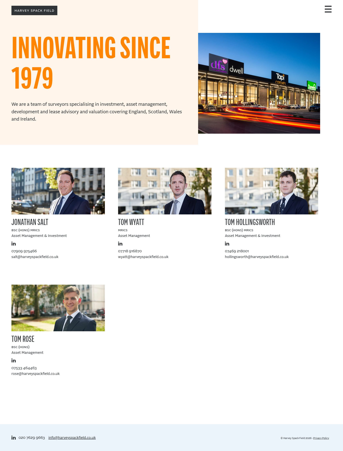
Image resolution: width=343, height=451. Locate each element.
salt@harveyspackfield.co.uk (34, 257)
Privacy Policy (321, 438)
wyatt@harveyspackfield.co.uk (143, 257)
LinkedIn (13, 244)
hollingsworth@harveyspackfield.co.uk (257, 257)
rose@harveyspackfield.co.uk (35, 374)
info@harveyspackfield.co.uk (72, 438)
